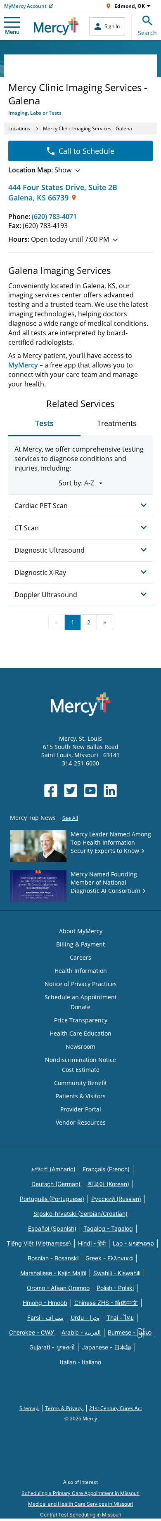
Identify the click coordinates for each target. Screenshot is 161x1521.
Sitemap (29, 1408)
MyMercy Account (25, 5)
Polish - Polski (115, 1287)
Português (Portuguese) (52, 1198)
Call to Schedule (86, 151)
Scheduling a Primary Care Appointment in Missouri (80, 1493)
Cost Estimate (80, 1070)
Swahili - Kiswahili (116, 1272)
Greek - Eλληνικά (109, 1258)
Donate (80, 1007)
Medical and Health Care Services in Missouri (80, 1504)
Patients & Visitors (81, 1096)
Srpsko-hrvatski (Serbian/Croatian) (80, 1213)
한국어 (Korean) (108, 1183)
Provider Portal (80, 1109)
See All (70, 818)
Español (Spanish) (52, 1228)
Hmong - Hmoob (45, 1302)
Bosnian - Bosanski (53, 1258)
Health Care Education (80, 1033)
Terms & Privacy (64, 1408)
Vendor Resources (81, 1122)
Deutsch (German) (55, 1183)
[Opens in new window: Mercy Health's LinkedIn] (110, 790)
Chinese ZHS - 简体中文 (106, 1302)
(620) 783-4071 (54, 216)
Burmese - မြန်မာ (130, 1332)
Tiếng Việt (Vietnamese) (39, 1243)
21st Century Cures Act (115, 1408)
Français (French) (106, 1169)
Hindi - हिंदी (92, 1243)
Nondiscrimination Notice (80, 1060)
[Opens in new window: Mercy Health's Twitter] (70, 790)
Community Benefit (80, 1083)
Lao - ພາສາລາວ (133, 1243)
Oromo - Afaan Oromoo (58, 1287)
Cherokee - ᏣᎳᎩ (31, 1332)
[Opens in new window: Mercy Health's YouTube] (90, 790)
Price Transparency (80, 1020)
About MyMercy (80, 931)
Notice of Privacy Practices (81, 984)
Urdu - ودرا (85, 1317)
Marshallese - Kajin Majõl (53, 1272)
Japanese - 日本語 (106, 1347)
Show (39, 169)
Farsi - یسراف (45, 1317)
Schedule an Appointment (81, 997)
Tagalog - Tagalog (108, 1228)
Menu (12, 31)
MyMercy (23, 365)
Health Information (80, 971)
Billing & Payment (80, 944)
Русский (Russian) (116, 1198)
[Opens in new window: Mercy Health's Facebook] (50, 790)
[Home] (56, 26)
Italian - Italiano (80, 1362)
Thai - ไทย (120, 1317)
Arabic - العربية (81, 1332)
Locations (19, 128)
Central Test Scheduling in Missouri (80, 1515)
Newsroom (80, 1046)
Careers (80, 957)
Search (147, 33)
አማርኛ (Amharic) (53, 1169)
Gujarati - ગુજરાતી (52, 1347)
